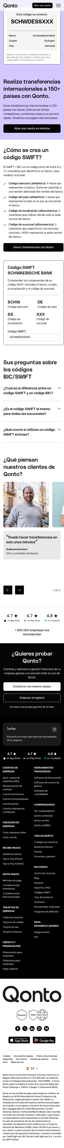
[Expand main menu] (58, 5)
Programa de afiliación (46, 911)
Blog (36, 878)
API (36, 937)
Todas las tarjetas (13, 917)
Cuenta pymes (11, 803)
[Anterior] (7, 590)
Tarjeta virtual (10, 927)
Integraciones (41, 932)
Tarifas (11, 728)
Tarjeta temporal (12, 931)
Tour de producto (43, 897)
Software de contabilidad (41, 792)
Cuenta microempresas (15, 799)
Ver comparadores (44, 811)
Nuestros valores (43, 847)
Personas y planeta (44, 856)
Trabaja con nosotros (46, 842)
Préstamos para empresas (11, 962)
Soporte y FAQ (42, 887)
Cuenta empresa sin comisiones (14, 810)
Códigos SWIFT (42, 892)
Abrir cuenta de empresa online (11, 779)
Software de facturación (47, 777)
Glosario (38, 882)
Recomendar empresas (47, 906)
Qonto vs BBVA (42, 825)
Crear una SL (10, 837)
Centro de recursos (44, 873)
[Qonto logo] (10, 5)
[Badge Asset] (17, 1028)
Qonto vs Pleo (41, 820)
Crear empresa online (14, 832)
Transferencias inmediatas (11, 887)
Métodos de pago (12, 880)
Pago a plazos (10, 968)
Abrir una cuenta (42, 5)
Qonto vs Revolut (43, 815)
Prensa (38, 851)
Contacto (39, 902)
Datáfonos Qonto (12, 854)
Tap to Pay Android (13, 863)
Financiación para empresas (12, 954)
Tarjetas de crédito (13, 922)
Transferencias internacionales (11, 895)
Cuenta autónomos (13, 794)
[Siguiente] (19, 590)
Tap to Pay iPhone (12, 859)
